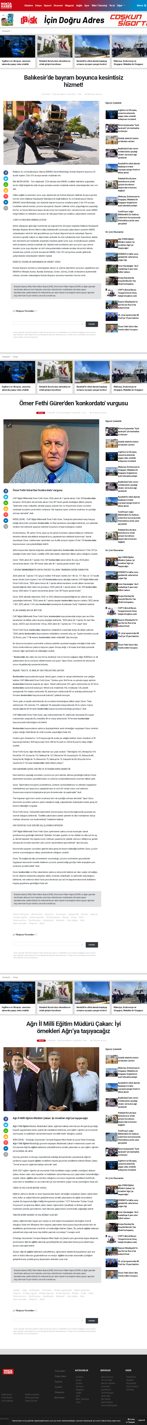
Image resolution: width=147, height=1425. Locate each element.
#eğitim (16, 1290)
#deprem (33, 923)
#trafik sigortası (53, 917)
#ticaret (84, 914)
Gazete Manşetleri (109, 1405)
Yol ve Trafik (106, 1380)
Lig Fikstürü (106, 1389)
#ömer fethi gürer (21, 914)
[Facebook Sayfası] (2, 1384)
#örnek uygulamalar (63, 1290)
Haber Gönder (31, 1401)
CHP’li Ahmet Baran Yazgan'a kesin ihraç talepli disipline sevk (127, 293)
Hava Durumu (107, 1377)
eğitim (34, 1147)
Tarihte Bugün (107, 1393)
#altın (81, 917)
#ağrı (24, 1290)
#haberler (60, 920)
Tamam (131, 1422)
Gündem (28, 5)
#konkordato (37, 914)
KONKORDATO (29, 569)
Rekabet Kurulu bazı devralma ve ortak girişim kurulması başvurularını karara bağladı (127, 184)
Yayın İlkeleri (6, 1397)
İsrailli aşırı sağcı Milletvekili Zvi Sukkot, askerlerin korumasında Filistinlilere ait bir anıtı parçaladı (129, 217)
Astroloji (130, 1389)
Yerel (112, 5)
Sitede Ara (131, 1377)
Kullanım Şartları (32, 1394)
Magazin (69, 5)
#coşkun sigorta (20, 917)
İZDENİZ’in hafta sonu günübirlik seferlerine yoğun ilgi (128, 257)
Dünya (38, 5)
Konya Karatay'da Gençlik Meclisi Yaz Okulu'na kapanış (127, 281)
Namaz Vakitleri (108, 1383)
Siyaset (47, 5)
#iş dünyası (61, 914)
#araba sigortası (36, 917)
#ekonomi (49, 914)
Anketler (130, 1380)
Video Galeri (60, 1376)
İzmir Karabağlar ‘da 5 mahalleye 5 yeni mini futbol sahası (128, 269)
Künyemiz (59, 1392)
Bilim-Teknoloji (99, 5)
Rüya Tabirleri (132, 1386)
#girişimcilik (73, 914)
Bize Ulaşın (59, 1397)
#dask (74, 917)
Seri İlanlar (106, 1399)
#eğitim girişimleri (82, 1290)
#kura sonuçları (20, 923)
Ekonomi (58, 5)
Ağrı (15, 1126)
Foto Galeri (60, 1371)
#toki (82, 920)
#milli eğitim (34, 1290)
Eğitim (26, 1126)
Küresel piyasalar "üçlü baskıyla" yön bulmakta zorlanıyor (128, 128)
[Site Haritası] (33, 1384)
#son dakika (72, 920)
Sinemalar (105, 1396)
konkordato (90, 498)
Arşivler (58, 1387)
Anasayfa (6, 31)
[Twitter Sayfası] (7, 1384)
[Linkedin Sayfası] (23, 1384)
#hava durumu (19, 920)
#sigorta (93, 914)
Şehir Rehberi (107, 1402)
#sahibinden (48, 920)
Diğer (120, 5)
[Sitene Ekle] (38, 1384)
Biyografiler (131, 1383)
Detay (132, 1419)
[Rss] (28, 1384)
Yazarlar (58, 1382)
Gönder (92, 324)
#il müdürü (47, 1290)
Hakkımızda (6, 1394)
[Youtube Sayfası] (18, 1384)
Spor (86, 5)
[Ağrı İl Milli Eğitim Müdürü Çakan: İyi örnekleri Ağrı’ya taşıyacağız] (51, 1079)
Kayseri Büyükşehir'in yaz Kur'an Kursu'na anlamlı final (128, 305)
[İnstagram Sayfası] (13, 1384)
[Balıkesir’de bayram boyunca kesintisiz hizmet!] (51, 132)
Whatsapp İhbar (32, 1397)
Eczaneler (105, 1386)
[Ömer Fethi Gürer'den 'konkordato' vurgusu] (51, 451)
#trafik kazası (34, 920)
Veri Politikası (7, 1401)
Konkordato (20, 657)
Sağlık (79, 5)
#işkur (42, 923)
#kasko (65, 917)
